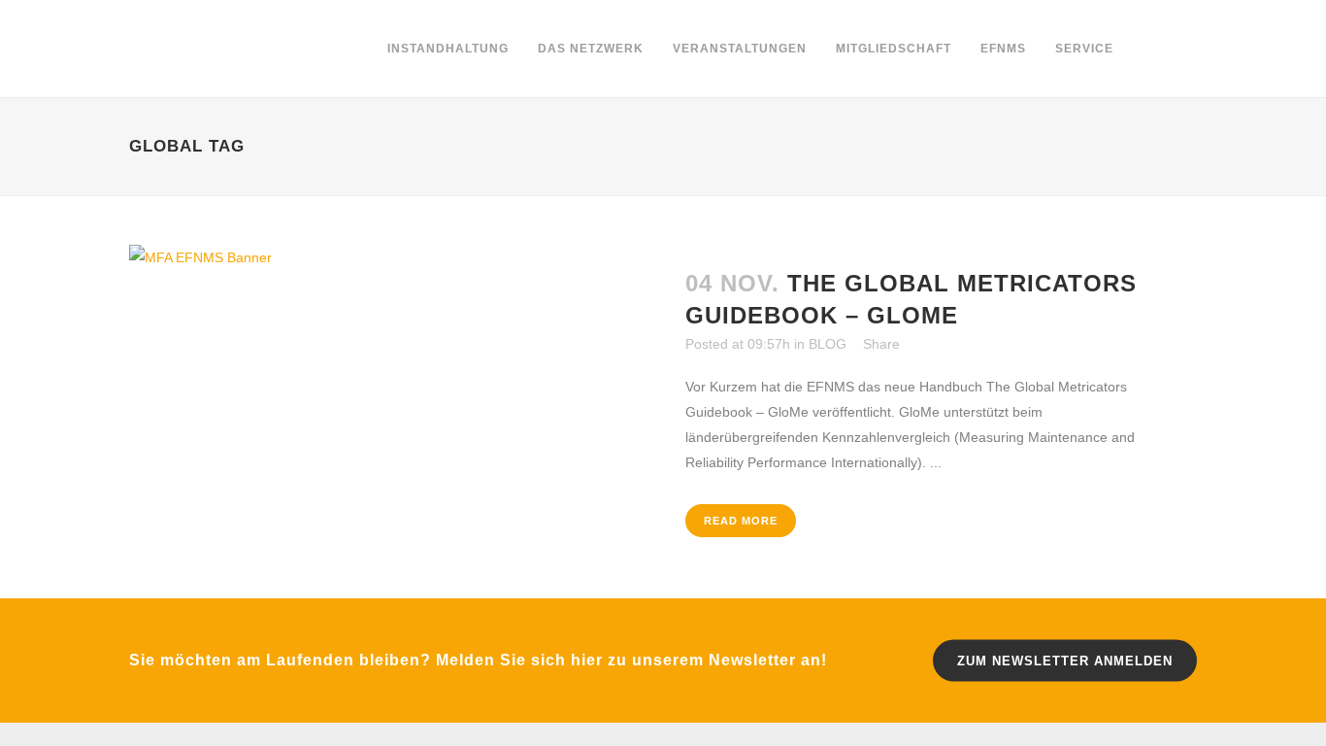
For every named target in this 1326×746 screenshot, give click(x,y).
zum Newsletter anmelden (1065, 661)
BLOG (827, 344)
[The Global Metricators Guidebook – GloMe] (396, 362)
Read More (741, 520)
